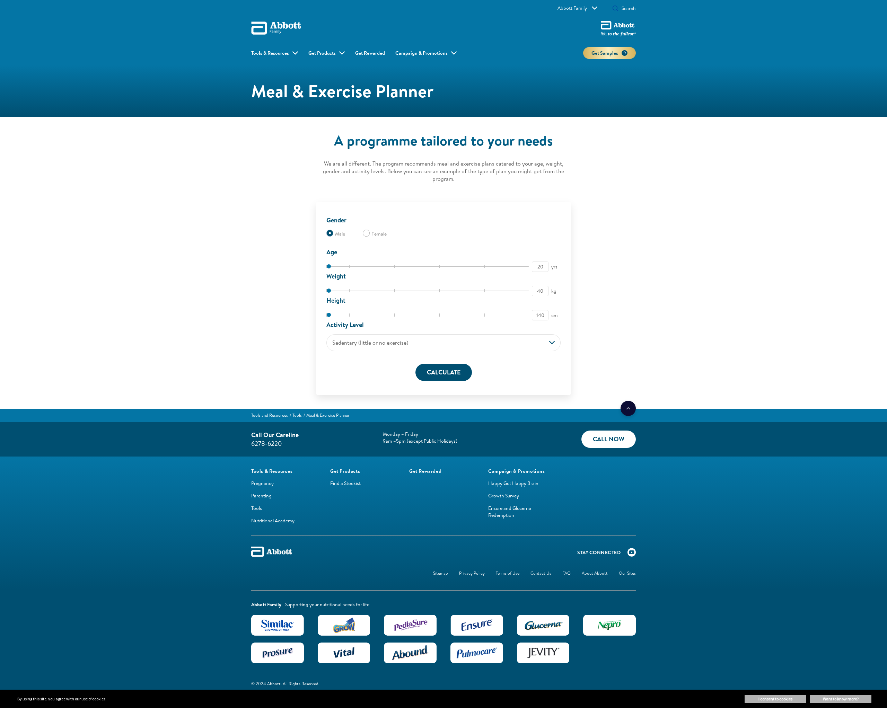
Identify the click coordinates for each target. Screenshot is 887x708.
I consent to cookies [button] (775, 698)
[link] (269, 415)
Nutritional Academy (273, 520)
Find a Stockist (345, 483)
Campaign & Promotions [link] (421, 53)
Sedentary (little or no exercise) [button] (370, 342)
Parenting (261, 495)
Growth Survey (503, 495)
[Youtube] (631, 554)
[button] (615, 9)
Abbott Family (572, 8)
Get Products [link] (322, 53)
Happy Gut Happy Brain (513, 483)
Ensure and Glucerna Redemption (509, 512)
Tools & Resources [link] (270, 53)
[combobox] (443, 342)
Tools (256, 508)
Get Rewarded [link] (370, 53)
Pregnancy (262, 483)
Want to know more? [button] (841, 698)
